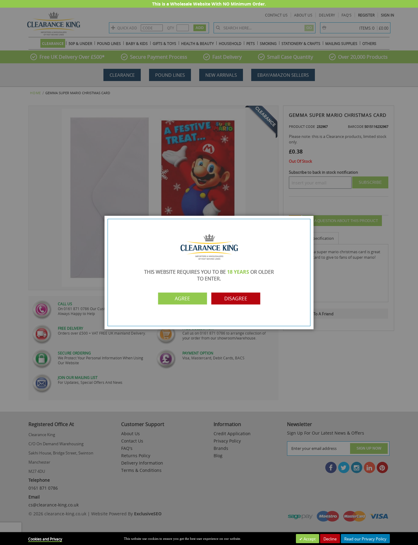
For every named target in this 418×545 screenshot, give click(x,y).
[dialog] (209, 272)
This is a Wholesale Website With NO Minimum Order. (209, 4)
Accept (309, 539)
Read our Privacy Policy (365, 539)
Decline (330, 539)
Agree (182, 298)
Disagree (235, 298)
